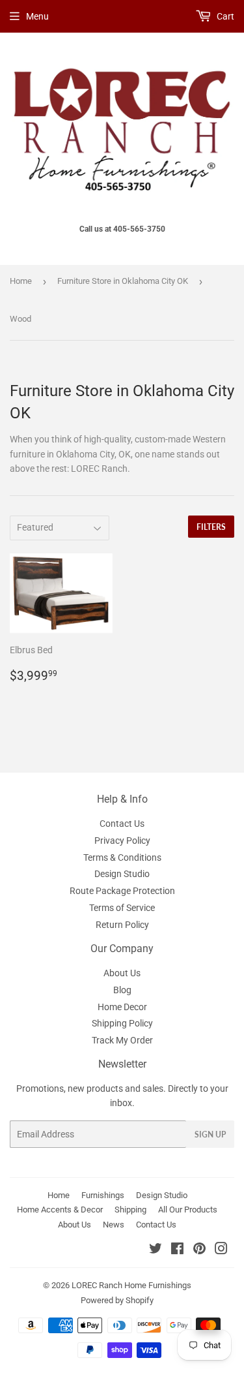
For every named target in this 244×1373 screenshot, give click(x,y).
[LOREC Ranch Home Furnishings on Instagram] (221, 1250)
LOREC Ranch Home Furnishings (131, 1285)
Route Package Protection (122, 891)
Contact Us (122, 823)
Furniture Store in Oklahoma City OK (122, 281)
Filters (211, 527)
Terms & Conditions (122, 857)
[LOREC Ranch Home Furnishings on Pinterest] (199, 1250)
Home (21, 281)
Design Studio (122, 874)
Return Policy (122, 924)
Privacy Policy (122, 840)
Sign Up (210, 1134)
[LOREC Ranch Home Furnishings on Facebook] (177, 1250)
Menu (37, 16)
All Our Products (187, 1209)
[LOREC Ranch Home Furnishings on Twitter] (155, 1250)
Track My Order (122, 1040)
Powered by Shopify (117, 1300)
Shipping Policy (122, 1023)
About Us (122, 973)
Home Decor (122, 1007)
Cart (224, 16)
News (113, 1224)
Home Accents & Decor (60, 1209)
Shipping (130, 1209)
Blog (122, 990)
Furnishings (102, 1195)
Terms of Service (122, 907)
